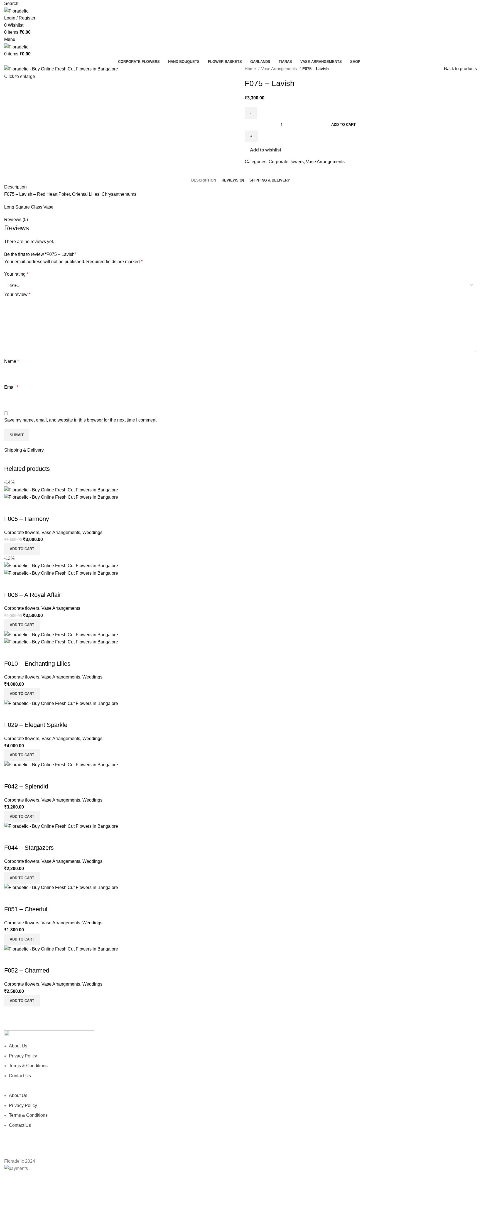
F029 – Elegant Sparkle (35, 724)
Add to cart (343, 125)
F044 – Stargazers (29, 847)
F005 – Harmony (26, 518)
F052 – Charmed (26, 970)
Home (251, 68)
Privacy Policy (23, 1056)
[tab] (203, 180)
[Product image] (61, 496)
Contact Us (20, 1075)
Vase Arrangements (279, 68)
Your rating (16, 274)
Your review (17, 294)
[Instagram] (11, 1141)
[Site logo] (16, 10)
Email (11, 387)
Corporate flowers (286, 161)
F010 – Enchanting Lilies (37, 663)
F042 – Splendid (26, 786)
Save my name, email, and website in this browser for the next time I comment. (81, 420)
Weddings (92, 532)
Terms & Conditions (28, 1065)
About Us (18, 1046)
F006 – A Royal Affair (32, 594)
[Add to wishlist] (26, 508)
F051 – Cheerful (25, 909)
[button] (22, 549)
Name (11, 361)
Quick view (11, 508)
